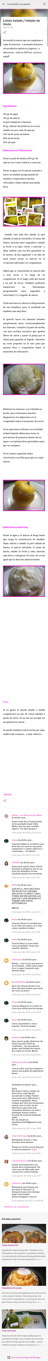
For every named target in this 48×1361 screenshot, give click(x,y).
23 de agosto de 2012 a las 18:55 (27, 1200)
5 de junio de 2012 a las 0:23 (26, 855)
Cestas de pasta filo (10, 1245)
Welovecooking (20, 1062)
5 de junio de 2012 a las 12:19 (26, 952)
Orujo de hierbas (9, 1331)
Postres (7, 795)
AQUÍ (34, 1149)
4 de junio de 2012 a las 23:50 (26, 832)
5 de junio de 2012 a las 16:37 (26, 994)
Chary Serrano (19, 1136)
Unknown (17, 959)
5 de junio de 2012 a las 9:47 (26, 877)
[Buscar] (44, 4)
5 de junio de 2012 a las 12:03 (26, 912)
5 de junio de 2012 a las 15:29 (26, 974)
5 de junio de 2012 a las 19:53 (26, 1055)
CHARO (16, 862)
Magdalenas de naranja (12, 1288)
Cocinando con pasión (18, 4)
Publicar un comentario (16, 1207)
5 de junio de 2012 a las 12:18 (26, 932)
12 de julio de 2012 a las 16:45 (26, 1077)
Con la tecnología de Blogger (25, 1357)
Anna (15, 840)
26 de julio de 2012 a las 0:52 (26, 1153)
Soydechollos (19, 982)
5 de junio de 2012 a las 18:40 (26, 1030)
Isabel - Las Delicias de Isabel (27, 815)
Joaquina (16, 1037)
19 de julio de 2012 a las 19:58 (26, 1128)
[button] (4, 32)
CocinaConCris (20, 1161)
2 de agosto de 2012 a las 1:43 (26, 1176)
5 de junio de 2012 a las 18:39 (26, 1012)
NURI (14, 885)
